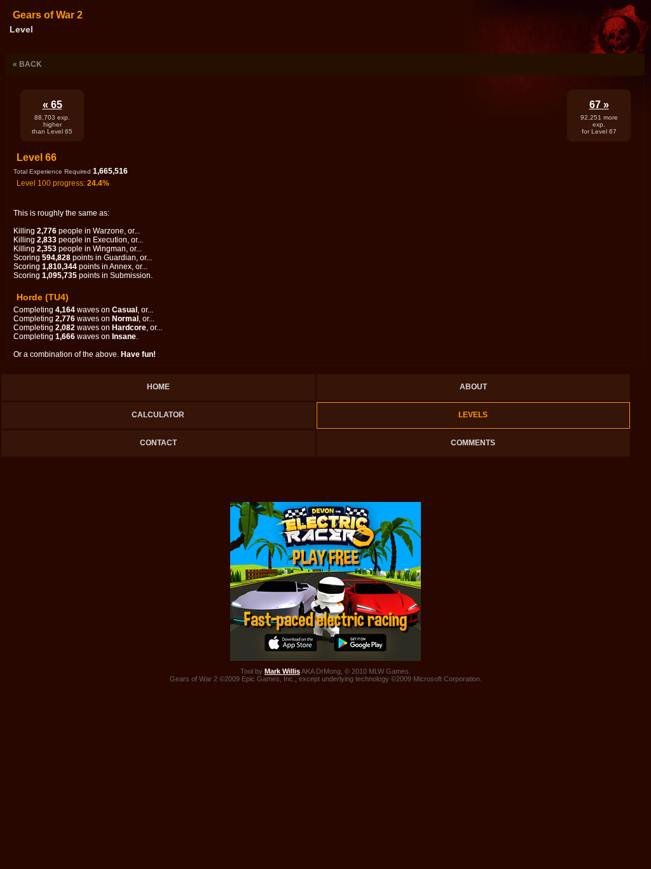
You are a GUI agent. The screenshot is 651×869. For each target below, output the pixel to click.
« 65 (52, 104)
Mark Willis (282, 671)
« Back (27, 64)
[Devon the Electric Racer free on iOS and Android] (325, 658)
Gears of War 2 (48, 15)
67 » (599, 104)
